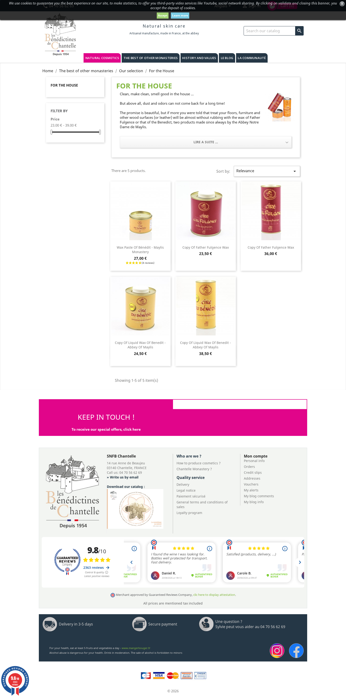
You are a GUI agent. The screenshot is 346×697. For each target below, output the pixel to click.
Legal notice (186, 490)
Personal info (254, 460)
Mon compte (255, 456)
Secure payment (162, 624)
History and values (199, 58)
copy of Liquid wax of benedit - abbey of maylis (140, 345)
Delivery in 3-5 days (76, 624)
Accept (162, 15)
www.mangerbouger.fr (136, 648)
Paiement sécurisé (191, 496)
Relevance (267, 171)
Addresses (252, 478)
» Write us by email (122, 477)
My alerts (251, 490)
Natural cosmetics (102, 58)
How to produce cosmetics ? (199, 463)
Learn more (180, 15)
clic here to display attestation (214, 595)
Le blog (227, 58)
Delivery (183, 484)
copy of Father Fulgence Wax (205, 247)
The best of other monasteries (151, 58)
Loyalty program (189, 512)
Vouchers (251, 484)
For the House (64, 85)
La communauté (252, 58)
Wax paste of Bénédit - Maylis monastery (140, 249)
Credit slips (253, 472)
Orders (249, 466)
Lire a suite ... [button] (205, 142)
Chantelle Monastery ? (194, 469)
